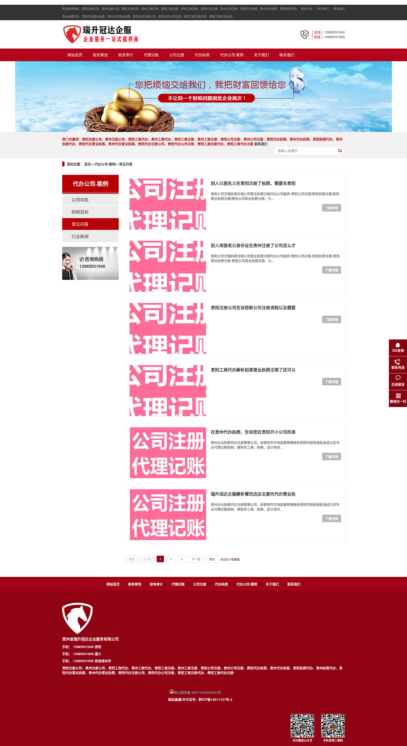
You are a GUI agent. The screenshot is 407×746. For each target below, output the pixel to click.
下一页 (196, 559)
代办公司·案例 (232, 54)
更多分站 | (309, 9)
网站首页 (74, 54)
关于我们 (261, 54)
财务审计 (125, 54)
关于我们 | (325, 9)
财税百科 (80, 212)
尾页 (212, 559)
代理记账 (151, 54)
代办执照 (202, 54)
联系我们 (339, 9)
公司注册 (176, 54)
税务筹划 (100, 54)
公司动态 (80, 199)
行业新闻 (80, 236)
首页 (87, 164)
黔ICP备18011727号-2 (215, 699)
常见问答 (125, 164)
